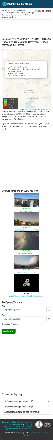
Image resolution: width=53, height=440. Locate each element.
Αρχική (4, 10)
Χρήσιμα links (19, 426)
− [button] (5, 56)
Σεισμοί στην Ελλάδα (17, 10)
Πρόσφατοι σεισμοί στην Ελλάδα (26, 401)
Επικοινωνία (6, 422)
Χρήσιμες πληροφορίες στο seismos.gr (26, 412)
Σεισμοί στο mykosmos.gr (13, 424)
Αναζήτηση (8, 331)
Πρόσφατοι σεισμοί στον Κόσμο (26, 407)
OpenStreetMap (31, 109)
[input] (24, 309)
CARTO (48, 109)
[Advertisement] (26, 28)
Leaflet (22, 109)
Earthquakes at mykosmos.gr (23, 422)
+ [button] (5, 52)
